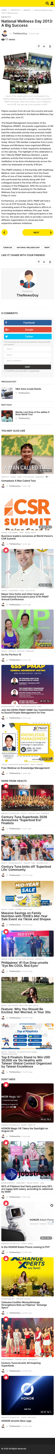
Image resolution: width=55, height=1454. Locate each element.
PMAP (47, 247)
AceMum (18, 909)
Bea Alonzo (13, 1005)
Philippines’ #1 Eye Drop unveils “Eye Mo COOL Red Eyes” (24, 964)
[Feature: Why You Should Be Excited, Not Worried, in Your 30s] (27, 990)
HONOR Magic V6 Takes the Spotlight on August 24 (24, 1129)
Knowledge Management (19, 764)
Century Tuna (34, 813)
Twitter (29, 336)
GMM (18, 706)
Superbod (45, 813)
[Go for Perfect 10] (27, 629)
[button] (47, 3)
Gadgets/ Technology (10, 813)
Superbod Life (42, 863)
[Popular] (6, 550)
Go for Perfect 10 (11, 654)
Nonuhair (30, 651)
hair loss (21, 651)
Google (29, 329)
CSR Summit (13, 532)
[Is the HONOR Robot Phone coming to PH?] (27, 1221)
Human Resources (28, 706)
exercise (7, 247)
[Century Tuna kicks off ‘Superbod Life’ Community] (27, 847)
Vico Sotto (30, 590)
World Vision (30, 532)
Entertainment (7, 1359)
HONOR (24, 1125)
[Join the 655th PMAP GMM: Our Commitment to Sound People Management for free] (27, 684)
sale (30, 909)
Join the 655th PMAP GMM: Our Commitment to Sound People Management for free (27, 711)
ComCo (13, 477)
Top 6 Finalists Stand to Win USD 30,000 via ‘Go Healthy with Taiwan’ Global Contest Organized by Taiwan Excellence (26, 1061)
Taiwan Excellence (9, 1054)
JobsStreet (20, 1183)
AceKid (11, 909)
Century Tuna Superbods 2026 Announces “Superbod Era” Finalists (24, 820)
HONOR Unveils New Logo (16, 1420)
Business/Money (8, 706)
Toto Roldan (28, 477)
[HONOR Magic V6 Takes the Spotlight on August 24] (27, 1103)
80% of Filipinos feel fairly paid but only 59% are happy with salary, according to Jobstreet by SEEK (27, 1189)
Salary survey (33, 1183)
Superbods (32, 1359)
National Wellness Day (28, 247)
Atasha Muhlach (15, 863)
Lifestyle (5, 477)
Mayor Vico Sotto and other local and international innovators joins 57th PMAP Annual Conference (25, 597)
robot (30, 1243)
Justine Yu (39, 959)
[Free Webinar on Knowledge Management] (27, 742)
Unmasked (39, 477)
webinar (39, 764)
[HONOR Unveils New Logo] (27, 1395)
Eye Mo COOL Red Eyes (25, 959)
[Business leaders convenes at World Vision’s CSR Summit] (27, 510)
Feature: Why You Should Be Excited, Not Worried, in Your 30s (26, 1010)
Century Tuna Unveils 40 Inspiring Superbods (21, 1364)
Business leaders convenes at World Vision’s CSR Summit (27, 537)
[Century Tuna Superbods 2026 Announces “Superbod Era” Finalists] (27, 798)
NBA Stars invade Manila (28, 389)
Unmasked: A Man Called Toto (18, 480)
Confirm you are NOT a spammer (23, 371)
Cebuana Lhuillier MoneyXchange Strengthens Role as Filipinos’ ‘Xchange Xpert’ (24, 1305)
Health (6, 17)
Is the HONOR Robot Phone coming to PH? (25, 1247)
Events (4, 532)
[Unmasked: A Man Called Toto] (27, 454)
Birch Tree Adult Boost (29, 1005)
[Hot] (6, 1084)
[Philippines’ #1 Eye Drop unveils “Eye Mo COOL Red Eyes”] (27, 944)
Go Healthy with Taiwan (27, 1052)
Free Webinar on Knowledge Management (25, 768)
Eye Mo (11, 959)
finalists (12, 1052)
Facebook (29, 322)
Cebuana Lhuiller (23, 1299)
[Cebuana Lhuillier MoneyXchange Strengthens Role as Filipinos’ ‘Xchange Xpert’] (27, 1276)
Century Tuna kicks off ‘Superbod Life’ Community (26, 868)
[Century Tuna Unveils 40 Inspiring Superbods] (27, 1337)
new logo (32, 1417)
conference (14, 590)
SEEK (42, 1183)
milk (25, 909)
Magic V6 (31, 1125)
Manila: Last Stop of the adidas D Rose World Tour (32, 413)
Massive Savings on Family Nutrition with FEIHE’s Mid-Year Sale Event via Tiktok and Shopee (26, 916)
